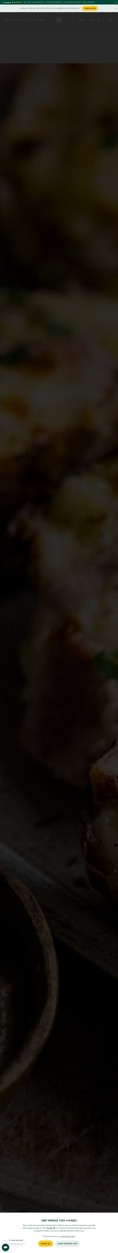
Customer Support (72, 2)
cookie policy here (67, 1236)
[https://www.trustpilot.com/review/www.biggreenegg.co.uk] (12, 2)
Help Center (88, 2)
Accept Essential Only (67, 1244)
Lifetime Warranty (54, 2)
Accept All (45, 1244)
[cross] (116, 2)
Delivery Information (34, 2)
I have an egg (90, 8)
